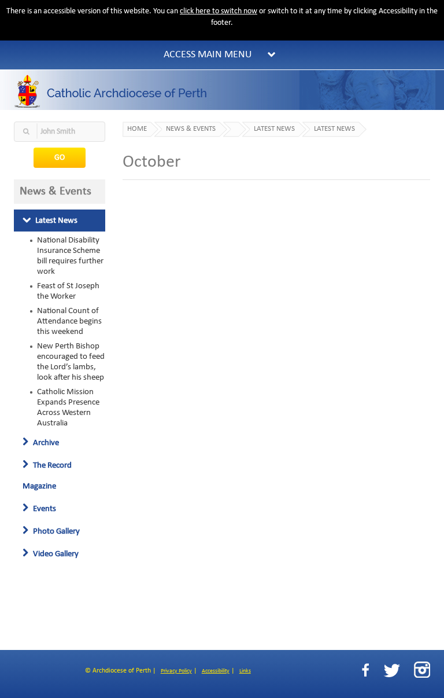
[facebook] (365, 670)
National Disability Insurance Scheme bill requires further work (70, 256)
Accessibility (216, 671)
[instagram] (422, 670)
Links (245, 671)
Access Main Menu (208, 54)
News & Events (191, 129)
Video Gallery (55, 554)
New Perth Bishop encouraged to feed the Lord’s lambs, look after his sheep (71, 361)
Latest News (55, 220)
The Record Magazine (47, 476)
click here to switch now (218, 11)
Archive (45, 442)
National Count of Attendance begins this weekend (69, 321)
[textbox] (59, 132)
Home (137, 129)
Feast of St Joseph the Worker (68, 291)
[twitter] (392, 670)
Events (43, 508)
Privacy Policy (176, 671)
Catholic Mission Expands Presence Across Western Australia (68, 407)
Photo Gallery (55, 531)
